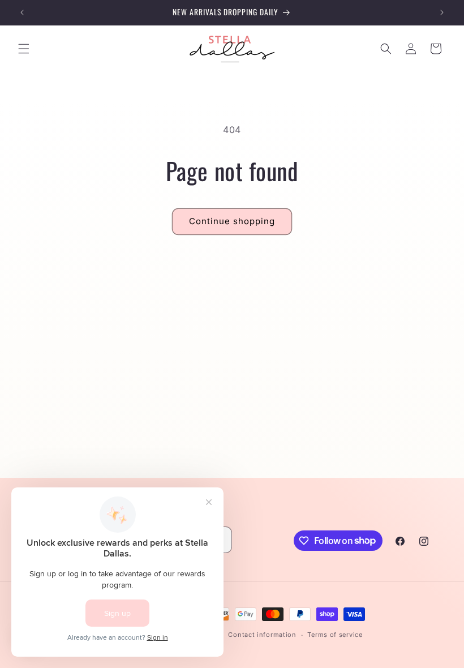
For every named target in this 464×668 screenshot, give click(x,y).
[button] (23, 48)
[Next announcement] (441, 12)
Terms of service (334, 635)
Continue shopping (232, 221)
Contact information (262, 635)
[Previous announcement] (22, 12)
